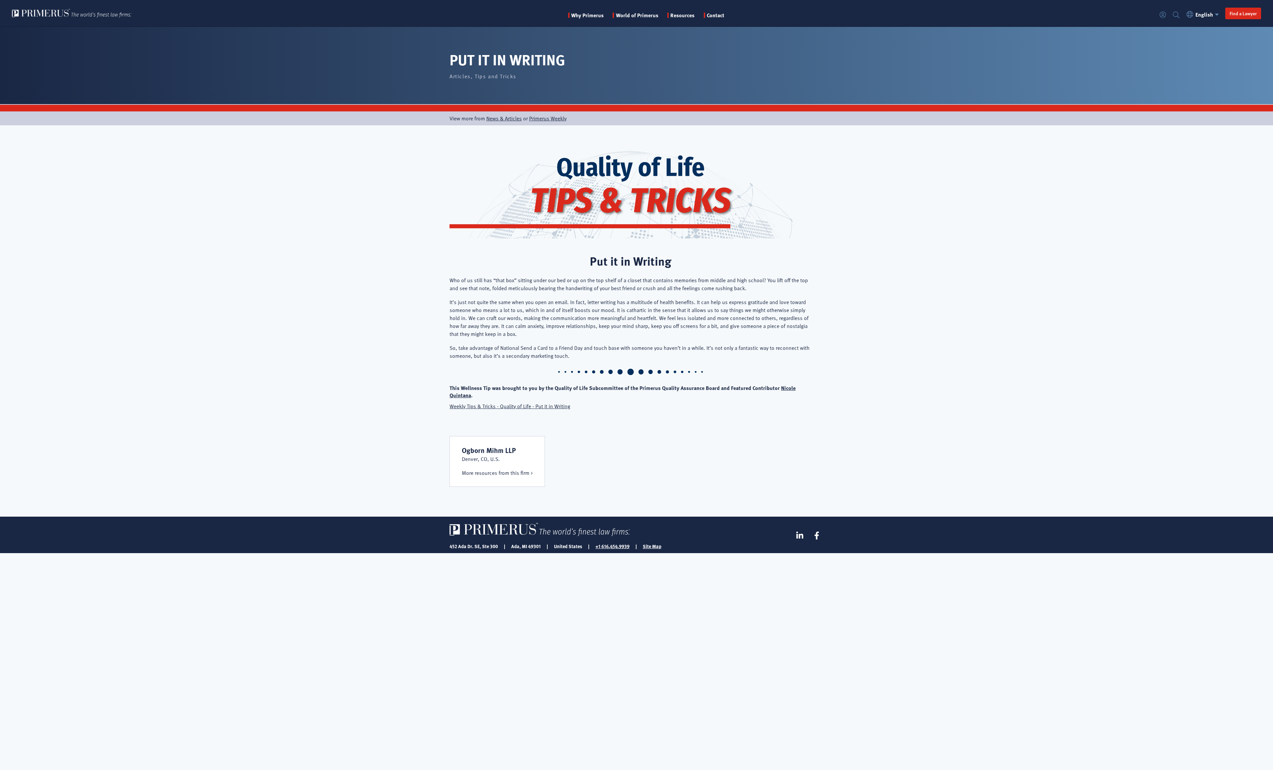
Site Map (652, 546)
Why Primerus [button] (587, 15)
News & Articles (504, 118)
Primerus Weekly (548, 118)
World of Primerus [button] (637, 15)
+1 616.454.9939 (612, 546)
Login (1163, 15)
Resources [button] (682, 15)
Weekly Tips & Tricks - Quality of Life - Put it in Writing (510, 406)
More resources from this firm (495, 473)
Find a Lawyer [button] (1243, 13)
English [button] (1204, 14)
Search (1176, 15)
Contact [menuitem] (715, 15)
